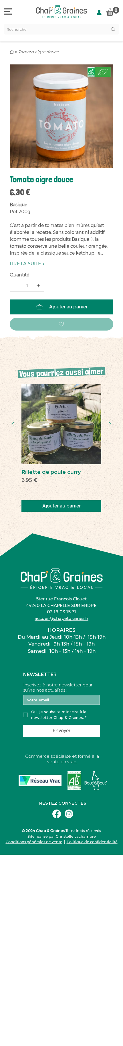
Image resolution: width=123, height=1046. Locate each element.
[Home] (12, 51)
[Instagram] (69, 814)
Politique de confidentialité (92, 841)
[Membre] (99, 12)
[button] (112, 11)
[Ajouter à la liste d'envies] (61, 324)
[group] (61, 448)
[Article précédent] (13, 423)
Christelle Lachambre (76, 836)
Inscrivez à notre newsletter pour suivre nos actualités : (57, 687)
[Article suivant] (109, 423)
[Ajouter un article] (38, 285)
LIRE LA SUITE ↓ (27, 263)
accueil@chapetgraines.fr (61, 618)
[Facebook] (56, 814)
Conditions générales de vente (34, 841)
